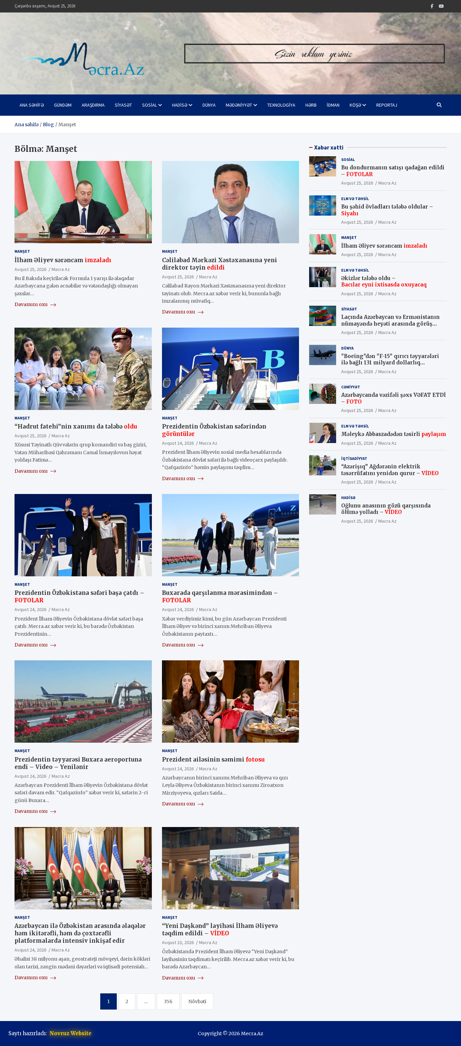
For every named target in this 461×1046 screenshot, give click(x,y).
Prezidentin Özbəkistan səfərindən (214, 430)
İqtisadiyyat (354, 458)
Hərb (311, 105)
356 (168, 1001)
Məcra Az (61, 269)
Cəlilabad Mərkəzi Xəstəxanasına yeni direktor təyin (219, 263)
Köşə (355, 105)
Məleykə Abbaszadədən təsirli (393, 434)
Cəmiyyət (350, 386)
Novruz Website (70, 1033)
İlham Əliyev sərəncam (63, 260)
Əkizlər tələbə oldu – (384, 281)
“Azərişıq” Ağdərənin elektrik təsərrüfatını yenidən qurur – (390, 469)
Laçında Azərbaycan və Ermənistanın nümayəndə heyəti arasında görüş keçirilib (390, 323)
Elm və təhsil (355, 198)
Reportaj (386, 105)
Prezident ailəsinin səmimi (213, 759)
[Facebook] (432, 6)
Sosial (149, 105)
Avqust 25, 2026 (30, 269)
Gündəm (63, 105)
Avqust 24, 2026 (178, 443)
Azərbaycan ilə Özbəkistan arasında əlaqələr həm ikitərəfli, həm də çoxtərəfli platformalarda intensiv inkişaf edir (80, 933)
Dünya (209, 105)
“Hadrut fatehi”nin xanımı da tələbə (76, 426)
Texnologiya (281, 105)
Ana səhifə (32, 105)
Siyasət (123, 105)
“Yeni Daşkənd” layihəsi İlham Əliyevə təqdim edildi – (220, 929)
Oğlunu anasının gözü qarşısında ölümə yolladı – (386, 509)
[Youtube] (441, 6)
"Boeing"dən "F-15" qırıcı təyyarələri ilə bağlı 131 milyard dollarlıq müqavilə (390, 363)
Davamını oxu (32, 304)
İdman (333, 105)
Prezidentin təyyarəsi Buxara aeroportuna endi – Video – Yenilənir (78, 763)
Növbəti (197, 1001)
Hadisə (179, 105)
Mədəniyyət (239, 105)
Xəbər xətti (329, 147)
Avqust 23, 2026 (178, 942)
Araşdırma (93, 105)
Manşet (22, 251)
